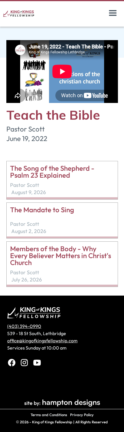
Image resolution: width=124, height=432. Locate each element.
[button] (113, 13)
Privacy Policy (82, 414)
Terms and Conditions (49, 414)
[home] (25, 13)
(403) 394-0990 (24, 326)
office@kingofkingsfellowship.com (42, 340)
